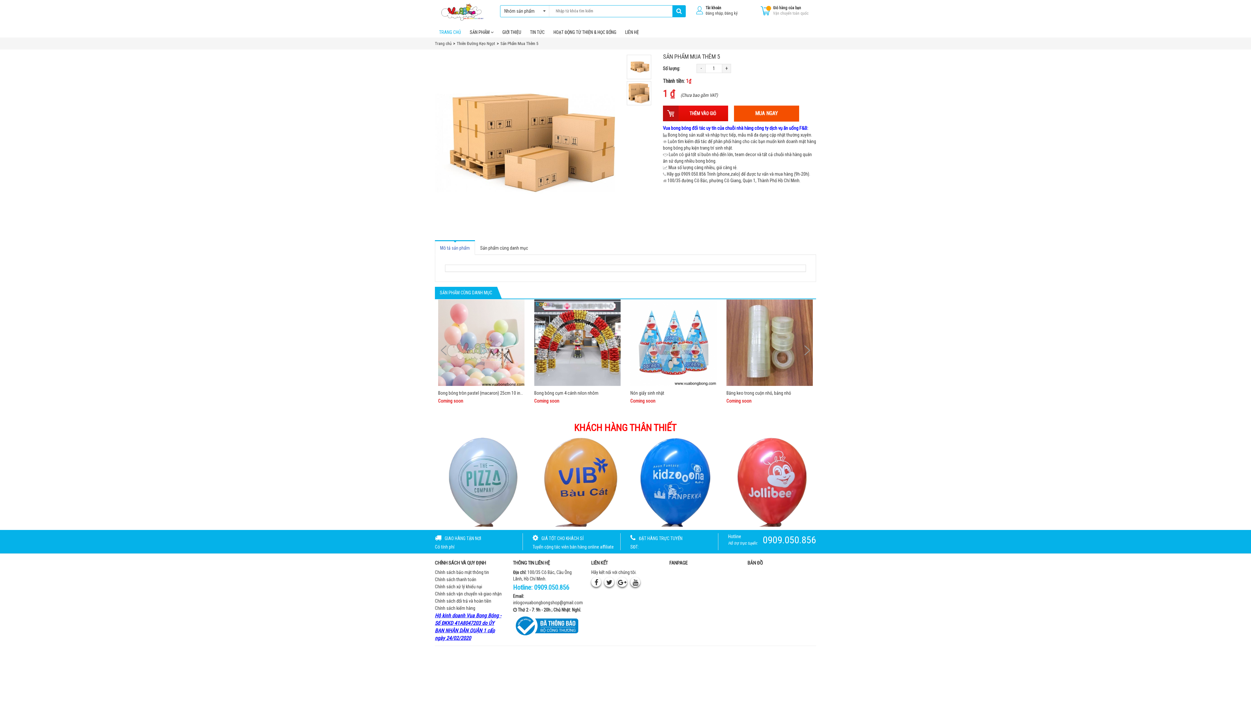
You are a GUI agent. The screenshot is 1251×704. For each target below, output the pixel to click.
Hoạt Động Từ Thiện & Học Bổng (585, 32)
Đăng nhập (714, 13)
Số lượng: (671, 68)
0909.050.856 (551, 587)
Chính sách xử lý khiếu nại (458, 586)
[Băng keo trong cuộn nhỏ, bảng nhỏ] (769, 343)
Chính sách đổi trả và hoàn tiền (463, 601)
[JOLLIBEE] (771, 481)
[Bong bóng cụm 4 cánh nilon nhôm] (577, 343)
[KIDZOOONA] (674, 481)
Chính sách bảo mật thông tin (462, 572)
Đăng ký (731, 13)
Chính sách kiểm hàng (455, 608)
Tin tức (537, 32)
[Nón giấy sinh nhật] (673, 343)
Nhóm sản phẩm (519, 11)
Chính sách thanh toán (455, 579)
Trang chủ (450, 32)
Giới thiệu (511, 32)
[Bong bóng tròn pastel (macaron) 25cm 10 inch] (481, 343)
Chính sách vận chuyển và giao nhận (468, 593)
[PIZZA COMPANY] (480, 481)
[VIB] (577, 481)
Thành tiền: (677, 81)
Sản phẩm (480, 32)
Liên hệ (632, 32)
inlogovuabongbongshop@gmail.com (548, 602)
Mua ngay (766, 113)
